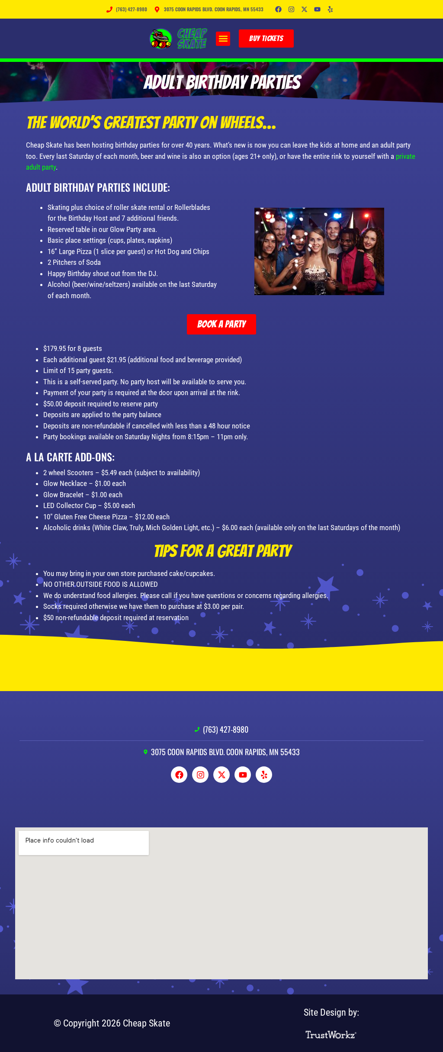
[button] (223, 39)
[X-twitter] (304, 9)
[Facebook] (278, 9)
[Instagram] (291, 9)
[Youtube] (317, 9)
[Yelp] (330, 9)
